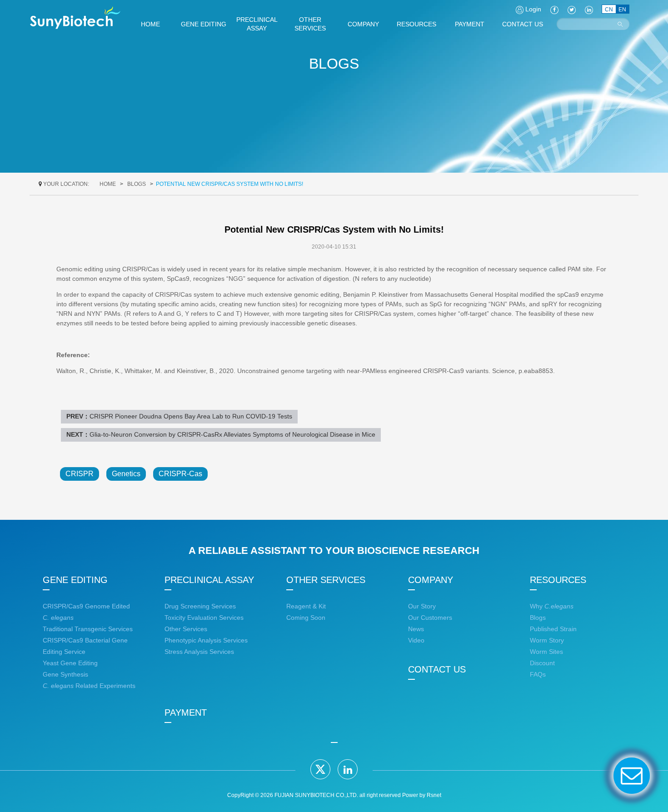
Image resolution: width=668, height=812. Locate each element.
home (108, 184)
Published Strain (553, 629)
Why (551, 606)
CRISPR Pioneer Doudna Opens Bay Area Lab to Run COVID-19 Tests (191, 416)
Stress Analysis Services (199, 651)
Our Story (422, 606)
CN (609, 9)
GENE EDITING (75, 580)
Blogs (136, 184)
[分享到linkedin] (348, 769)
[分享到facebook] (554, 9)
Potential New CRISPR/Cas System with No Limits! (229, 184)
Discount (542, 663)
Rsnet (434, 795)
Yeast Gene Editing (70, 663)
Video (416, 640)
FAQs (538, 674)
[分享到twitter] (320, 769)
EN (622, 9)
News (416, 629)
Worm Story (547, 640)
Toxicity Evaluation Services (204, 617)
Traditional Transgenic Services (88, 629)
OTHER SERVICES (325, 580)
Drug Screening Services (200, 606)
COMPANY (430, 580)
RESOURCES (558, 580)
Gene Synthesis (65, 674)
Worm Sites (546, 651)
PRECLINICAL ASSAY (209, 580)
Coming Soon (305, 617)
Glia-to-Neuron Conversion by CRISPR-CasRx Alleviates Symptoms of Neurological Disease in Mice (232, 434)
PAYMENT (186, 712)
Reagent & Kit (306, 606)
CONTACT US (437, 669)
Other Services (186, 629)
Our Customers (430, 617)
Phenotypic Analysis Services (206, 640)
